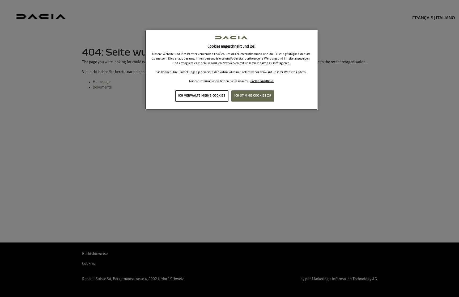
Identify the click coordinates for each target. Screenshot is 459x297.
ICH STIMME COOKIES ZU (252, 95)
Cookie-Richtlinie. (262, 81)
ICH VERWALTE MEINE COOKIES (202, 95)
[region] (231, 70)
